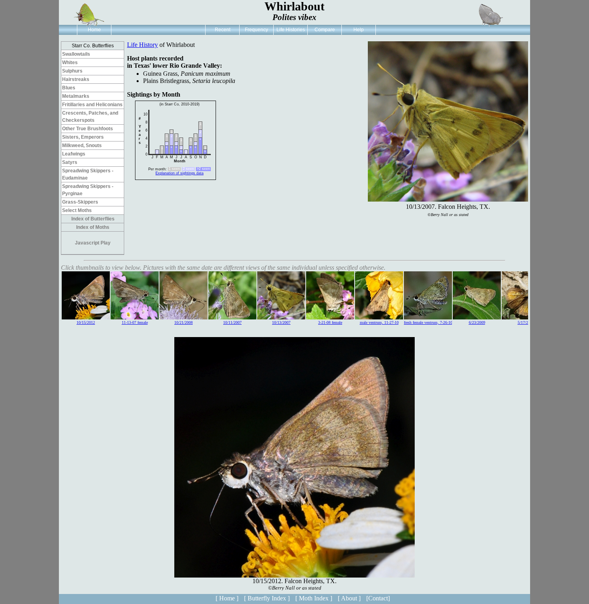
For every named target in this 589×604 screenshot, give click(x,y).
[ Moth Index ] (313, 598)
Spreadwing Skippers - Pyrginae (87, 190)
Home (94, 29)
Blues (68, 88)
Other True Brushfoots (87, 128)
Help (358, 29)
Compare (325, 29)
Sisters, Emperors (83, 137)
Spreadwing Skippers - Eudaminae (87, 174)
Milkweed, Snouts (82, 145)
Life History (142, 44)
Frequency (256, 29)
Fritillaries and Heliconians (92, 104)
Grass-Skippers (80, 202)
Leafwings (73, 154)
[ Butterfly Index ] (267, 598)
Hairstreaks (75, 79)
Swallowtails (76, 54)
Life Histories (290, 29)
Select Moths (77, 210)
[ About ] (349, 598)
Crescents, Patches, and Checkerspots (90, 116)
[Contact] (378, 598)
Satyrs (69, 162)
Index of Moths (92, 227)
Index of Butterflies (93, 219)
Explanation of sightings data (179, 173)
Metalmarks (75, 96)
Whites (70, 62)
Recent (222, 29)
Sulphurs (72, 71)
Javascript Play (93, 243)
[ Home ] (227, 598)
